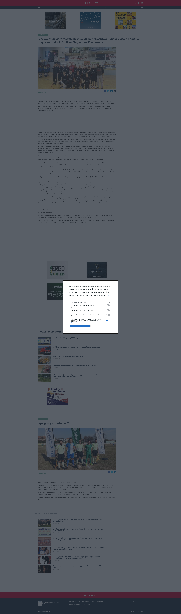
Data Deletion (82, 330)
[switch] (108, 305)
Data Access (90, 330)
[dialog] (90, 307)
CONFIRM (80, 325)
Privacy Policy (98, 330)
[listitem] (90, 302)
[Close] (115, 283)
